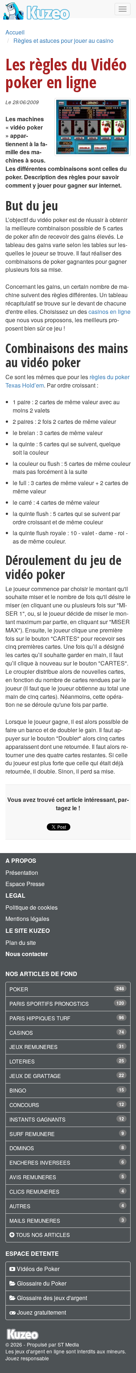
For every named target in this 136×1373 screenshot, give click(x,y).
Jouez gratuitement (41, 1312)
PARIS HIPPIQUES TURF (39, 1018)
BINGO (17, 1090)
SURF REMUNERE (32, 1134)
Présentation (21, 872)
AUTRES (19, 1206)
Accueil (15, 32)
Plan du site (20, 942)
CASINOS (21, 1032)
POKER (18, 989)
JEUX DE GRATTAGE (35, 1075)
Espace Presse (25, 884)
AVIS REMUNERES (32, 1177)
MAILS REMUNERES (34, 1220)
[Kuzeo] (35, 9)
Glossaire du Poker (41, 1283)
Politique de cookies (31, 907)
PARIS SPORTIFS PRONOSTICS (49, 1003)
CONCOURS (24, 1104)
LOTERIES (22, 1061)
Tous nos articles (43, 1234)
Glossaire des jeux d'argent (52, 1298)
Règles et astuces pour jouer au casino (63, 40)
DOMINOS (21, 1148)
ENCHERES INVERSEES (39, 1162)
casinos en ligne (109, 311)
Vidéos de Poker (38, 1269)
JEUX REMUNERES (33, 1046)
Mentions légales (27, 918)
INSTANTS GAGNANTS (37, 1119)
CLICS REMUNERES (34, 1191)
